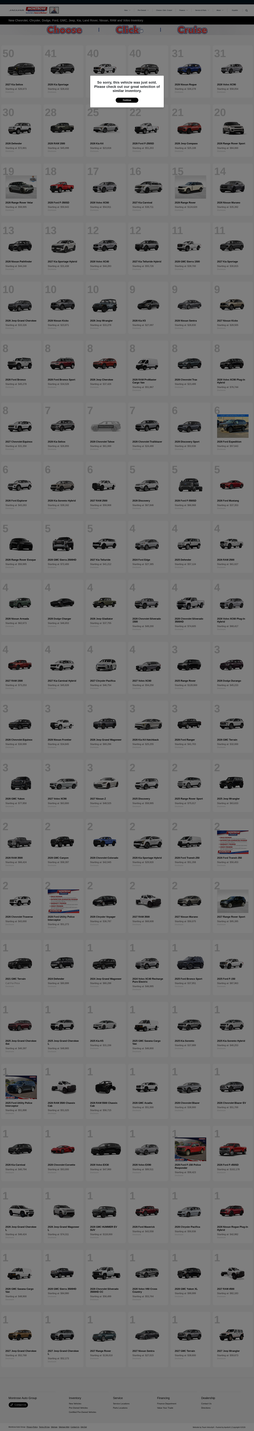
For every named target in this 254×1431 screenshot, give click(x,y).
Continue (127, 100)
